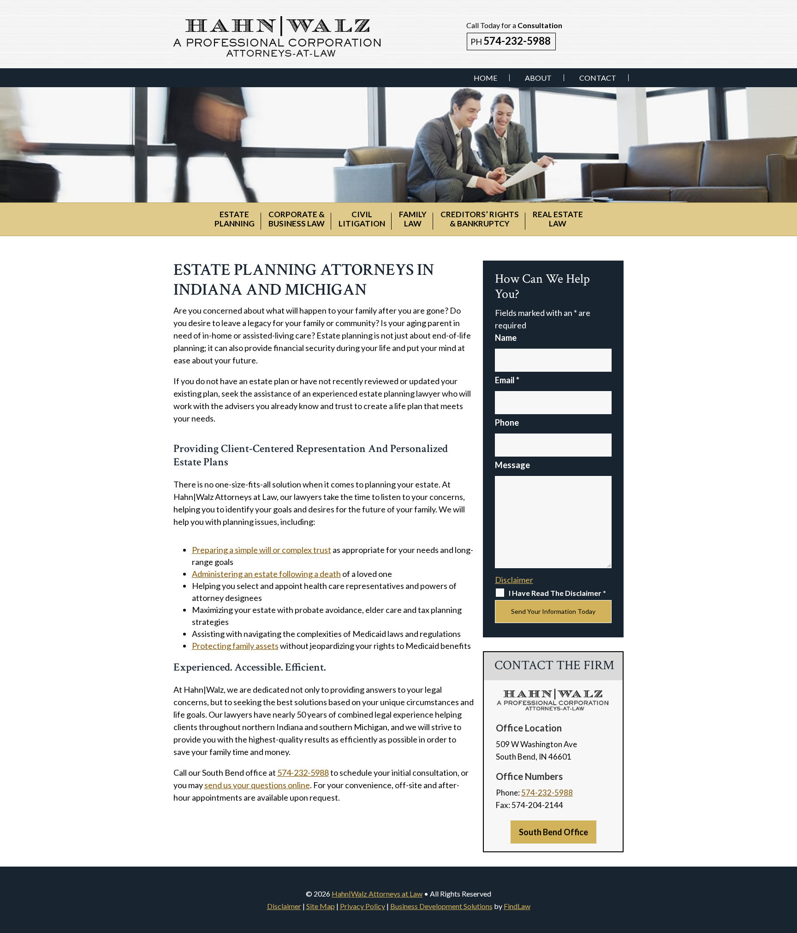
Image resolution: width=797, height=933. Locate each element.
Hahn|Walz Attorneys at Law (377, 893)
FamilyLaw (413, 218)
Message (512, 465)
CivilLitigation (362, 218)
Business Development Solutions (441, 906)
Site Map (320, 906)
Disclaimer (514, 580)
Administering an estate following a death (266, 574)
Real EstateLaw (558, 218)
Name (506, 338)
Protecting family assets (235, 646)
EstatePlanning (234, 218)
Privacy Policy (362, 906)
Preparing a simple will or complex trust (261, 550)
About (538, 77)
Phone (507, 422)
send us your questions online (257, 785)
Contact (597, 77)
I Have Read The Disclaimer (557, 592)
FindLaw (517, 906)
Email (507, 380)
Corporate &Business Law (296, 218)
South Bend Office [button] (553, 832)
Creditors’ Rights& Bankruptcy (479, 218)
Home (485, 77)
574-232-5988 (517, 41)
